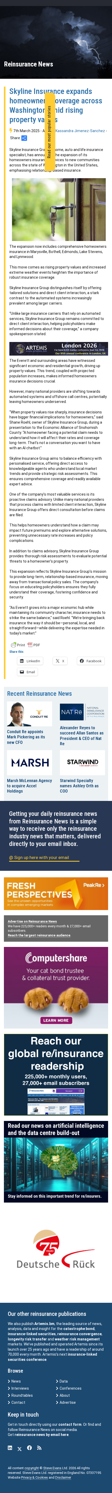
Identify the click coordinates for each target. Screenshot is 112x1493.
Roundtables (22, 1395)
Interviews (20, 1388)
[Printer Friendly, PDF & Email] (25, 645)
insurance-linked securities (32, 1334)
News (16, 1381)
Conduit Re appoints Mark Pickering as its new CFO (26, 737)
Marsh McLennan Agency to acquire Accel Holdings (29, 786)
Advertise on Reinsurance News (32, 921)
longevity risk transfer (27, 1339)
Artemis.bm (44, 1324)
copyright (31, 1468)
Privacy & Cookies (34, 1477)
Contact (18, 1402)
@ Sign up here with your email (39, 857)
